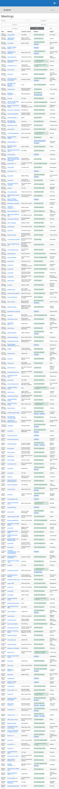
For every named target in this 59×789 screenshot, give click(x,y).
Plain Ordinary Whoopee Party (11, 344)
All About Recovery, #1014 (12, 535)
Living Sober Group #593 (12, 606)
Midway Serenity (11, 307)
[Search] (27, 20)
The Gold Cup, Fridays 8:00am (13, 524)
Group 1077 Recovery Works (13, 106)
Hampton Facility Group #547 (12, 556)
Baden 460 (10, 674)
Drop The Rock (11, 778)
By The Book (10, 448)
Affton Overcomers (12, 719)
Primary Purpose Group (12, 403)
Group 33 (10, 358)
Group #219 (10, 261)
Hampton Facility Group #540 (12, 79)
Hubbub (9, 188)
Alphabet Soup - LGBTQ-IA (11, 52)
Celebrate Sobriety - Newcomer (12, 61)
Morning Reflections (12, 520)
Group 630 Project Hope (12, 752)
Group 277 (10, 74)
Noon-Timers (10, 616)
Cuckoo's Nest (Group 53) (13, 244)
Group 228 (10, 547)
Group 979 (10, 473)
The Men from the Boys (12, 376)
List (37, 28)
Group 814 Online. (12, 435)
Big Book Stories (11, 723)
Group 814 (10, 431)
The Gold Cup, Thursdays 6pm (11, 121)
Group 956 (10, 276)
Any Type (14, 28)
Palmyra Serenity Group (12, 399)
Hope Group (10, 280)
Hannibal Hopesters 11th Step (12, 184)
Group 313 (10, 740)
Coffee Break (10, 678)
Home (52, 10)
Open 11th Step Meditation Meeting (12, 199)
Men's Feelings (11, 611)
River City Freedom (12, 484)
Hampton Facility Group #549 (12, 699)
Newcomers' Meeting (13, 648)
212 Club (9, 98)
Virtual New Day (11, 507)
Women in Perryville (10, 93)
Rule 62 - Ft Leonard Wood (12, 631)
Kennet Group (11, 289)
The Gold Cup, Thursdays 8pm (11, 417)
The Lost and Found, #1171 (12, 503)
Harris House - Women (11, 759)
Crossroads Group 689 (13, 239)
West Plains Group (12, 125)
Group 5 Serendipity (12, 114)
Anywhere (43, 20)
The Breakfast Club (12, 499)
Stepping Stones (11, 332)
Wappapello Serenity (13, 341)
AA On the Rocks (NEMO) (11, 137)
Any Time (43, 24)
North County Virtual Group (13, 656)
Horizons (9, 285)
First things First (11, 464)
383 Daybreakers (12, 444)
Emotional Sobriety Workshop (12, 782)
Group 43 (10, 748)
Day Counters (11, 452)
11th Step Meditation (13, 133)
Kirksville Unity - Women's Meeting (11, 85)
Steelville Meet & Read (13, 412)
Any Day (14, 24)
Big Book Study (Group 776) (13, 150)
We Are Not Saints (12, 211)
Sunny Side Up (11, 489)
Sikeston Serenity (12, 635)
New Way (9, 315)
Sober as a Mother (10, 669)
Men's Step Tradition (10, 704)
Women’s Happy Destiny (11, 47)
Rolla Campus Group (13, 627)
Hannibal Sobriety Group (12, 388)
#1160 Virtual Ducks (12, 439)
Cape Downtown (11, 57)
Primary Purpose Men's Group (12, 480)
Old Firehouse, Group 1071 (13, 195)
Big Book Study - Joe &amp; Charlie (12, 539)
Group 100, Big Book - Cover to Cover (13, 102)
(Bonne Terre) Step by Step (13, 215)
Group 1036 (10, 690)
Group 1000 (10, 583)
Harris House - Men (12, 756)
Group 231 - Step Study (13, 110)
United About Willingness (11, 38)
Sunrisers (10, 494)
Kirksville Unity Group (13, 603)
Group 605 (10, 595)
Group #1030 (11, 35)
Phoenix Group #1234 (13, 203)
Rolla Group (10, 363)
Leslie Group (10, 392)
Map (51, 28)
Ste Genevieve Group (13, 372)
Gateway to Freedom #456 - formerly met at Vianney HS (13, 159)
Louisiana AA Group (12, 396)
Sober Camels (11, 408)
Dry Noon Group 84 (12, 570)
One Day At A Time (12, 319)
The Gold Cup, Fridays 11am (13, 561)
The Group (10, 709)
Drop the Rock (11, 154)
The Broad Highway (10, 207)
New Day (9, 477)
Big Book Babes (11, 142)
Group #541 (10, 163)
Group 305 (10, 380)
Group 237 (10, 694)
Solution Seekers (12, 117)
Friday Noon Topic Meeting (12, 575)
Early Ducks (10, 456)
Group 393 (10, 273)
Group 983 (10, 543)
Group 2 (9, 735)
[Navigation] (54, 3)
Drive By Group (11, 65)
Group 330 (10, 269)
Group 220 (10, 171)
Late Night (10, 425)
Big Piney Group (11, 235)
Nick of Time (10, 652)
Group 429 (10, 528)
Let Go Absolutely (12, 192)
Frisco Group (10, 69)
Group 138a (10, 512)
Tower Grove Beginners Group (12, 421)
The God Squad (11, 640)
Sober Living (10, 328)
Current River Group (12, 250)
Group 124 (10, 265)
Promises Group (11, 620)
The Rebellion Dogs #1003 (12, 531)
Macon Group (11, 301)
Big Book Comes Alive (11, 146)
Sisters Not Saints (10, 323)
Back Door (10, 230)
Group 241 (10, 587)
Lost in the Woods (12, 297)
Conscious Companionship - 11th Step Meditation (13, 552)
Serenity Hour (11, 89)
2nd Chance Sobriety (13, 219)
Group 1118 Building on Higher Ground (13, 731)
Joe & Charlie (10, 129)
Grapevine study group (13, 579)
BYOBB (9, 349)
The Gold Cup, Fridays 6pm (13, 769)
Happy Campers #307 (13, 516)
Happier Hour (11, 715)
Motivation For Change (13, 311)
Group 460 (10, 43)
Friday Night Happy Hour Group (12, 727)
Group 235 (10, 661)
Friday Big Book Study (13, 786)
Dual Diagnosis (11, 253)
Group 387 (10, 744)
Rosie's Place (10, 367)
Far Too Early (10, 460)
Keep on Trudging (9, 764)
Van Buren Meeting (12, 337)
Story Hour (10, 665)
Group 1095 (10, 167)
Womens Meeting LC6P (12, 773)
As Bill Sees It (10, 226)
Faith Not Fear (11, 353)
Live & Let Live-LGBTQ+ (13, 293)
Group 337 (10, 468)
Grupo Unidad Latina (13, 384)
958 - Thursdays (11, 223)
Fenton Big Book (11, 257)
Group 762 (10, 180)
